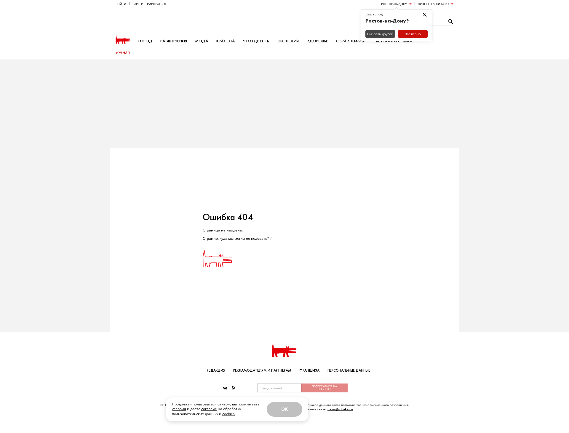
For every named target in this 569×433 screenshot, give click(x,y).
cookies (228, 413)
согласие (209, 408)
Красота (225, 41)
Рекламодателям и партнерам (262, 370)
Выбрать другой (380, 34)
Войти (121, 4)
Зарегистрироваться (149, 4)
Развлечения (173, 41)
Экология (288, 41)
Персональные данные (348, 370)
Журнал (123, 53)
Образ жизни (350, 41)
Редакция (216, 370)
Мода (201, 41)
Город (145, 41)
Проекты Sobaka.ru (433, 4)
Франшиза (309, 370)
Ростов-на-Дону (394, 4)
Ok (284, 409)
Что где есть (256, 41)
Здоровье (317, 41)
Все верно (413, 34)
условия (179, 408)
